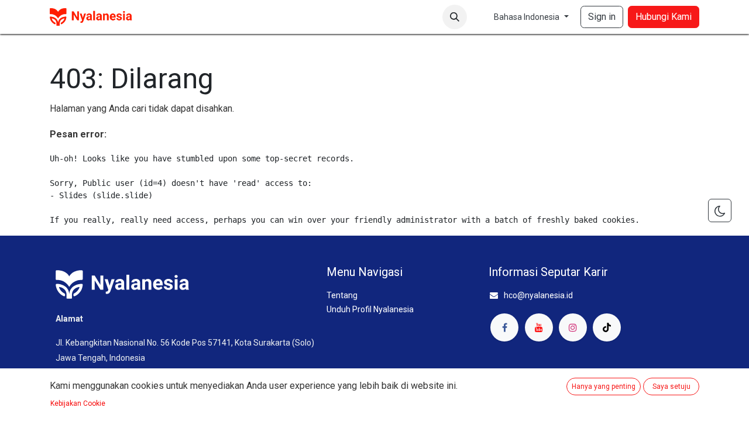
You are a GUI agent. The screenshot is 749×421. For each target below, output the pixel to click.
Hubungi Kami (663, 16)
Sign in (602, 16)
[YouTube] (539, 327)
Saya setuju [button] (671, 386)
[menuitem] (162, 17)
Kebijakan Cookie (77, 403)
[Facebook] (504, 327)
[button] (454, 17)
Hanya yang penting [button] (603, 386)
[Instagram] (573, 327)
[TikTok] (607, 327)
